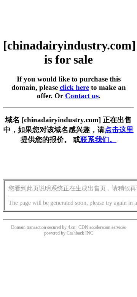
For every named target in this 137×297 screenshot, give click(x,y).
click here (74, 87)
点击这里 (119, 130)
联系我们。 (98, 140)
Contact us (82, 96)
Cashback (75, 233)
